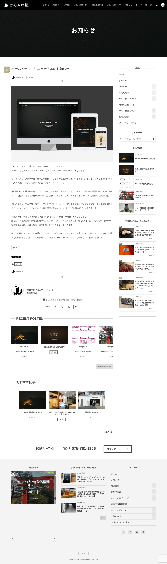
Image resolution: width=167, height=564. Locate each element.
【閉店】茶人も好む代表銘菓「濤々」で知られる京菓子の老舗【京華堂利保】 (144, 233)
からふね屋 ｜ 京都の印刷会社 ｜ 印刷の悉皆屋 (64, 300)
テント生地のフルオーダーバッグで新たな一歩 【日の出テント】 (144, 250)
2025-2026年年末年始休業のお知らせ (112, 351)
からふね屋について (128, 111)
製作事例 (123, 87)
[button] (163, 5)
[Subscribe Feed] (151, 5)
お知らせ (30, 77)
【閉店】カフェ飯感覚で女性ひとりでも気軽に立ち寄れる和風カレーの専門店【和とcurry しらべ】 (90, 494)
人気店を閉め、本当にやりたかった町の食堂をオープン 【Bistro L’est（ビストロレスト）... (145, 284)
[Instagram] (146, 5)
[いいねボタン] (14, 247)
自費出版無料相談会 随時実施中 (54, 347)
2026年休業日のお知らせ (83, 351)
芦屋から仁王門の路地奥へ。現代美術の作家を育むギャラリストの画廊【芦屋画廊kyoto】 (91, 508)
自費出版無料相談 (126, 105)
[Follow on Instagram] (137, 532)
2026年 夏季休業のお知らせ (25, 351)
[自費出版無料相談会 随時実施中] (54, 335)
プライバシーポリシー (129, 123)
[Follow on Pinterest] (143, 532)
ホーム (122, 74)
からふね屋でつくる (128, 99)
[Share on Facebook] (136, 5)
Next (106, 431)
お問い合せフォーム (117, 449)
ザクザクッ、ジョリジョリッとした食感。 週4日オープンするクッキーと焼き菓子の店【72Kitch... (91, 479)
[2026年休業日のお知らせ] (83, 335)
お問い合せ (124, 117)
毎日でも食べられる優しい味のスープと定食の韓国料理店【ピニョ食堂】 (144, 302)
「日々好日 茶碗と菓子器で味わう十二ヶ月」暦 (144, 209)
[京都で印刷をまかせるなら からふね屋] (16, 5)
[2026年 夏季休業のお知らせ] (24, 335)
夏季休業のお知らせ (91, 412)
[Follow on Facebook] (130, 532)
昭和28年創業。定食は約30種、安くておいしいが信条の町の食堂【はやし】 (144, 266)
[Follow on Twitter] (141, 5)
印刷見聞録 (124, 93)
